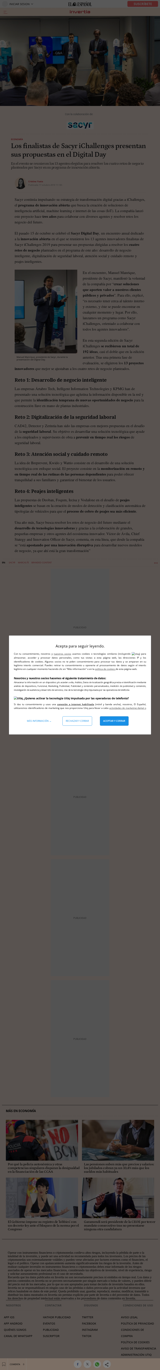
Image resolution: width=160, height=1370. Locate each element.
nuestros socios (62, 653)
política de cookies (105, 669)
